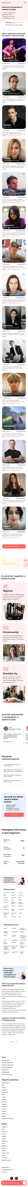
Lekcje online (5, 1069)
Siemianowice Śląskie (7, 914)
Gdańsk (4, 1136)
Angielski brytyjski (6, 932)
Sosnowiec (20, 895)
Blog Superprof (6, 1167)
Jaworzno (13, 905)
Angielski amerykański (23, 929)
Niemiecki (14, 942)
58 (13, 1041)
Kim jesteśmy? (5, 1060)
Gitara (3, 1094)
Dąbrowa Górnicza (13, 903)
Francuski (4, 1101)
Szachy (4, 1113)
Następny (16, 1041)
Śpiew (3, 1085)
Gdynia (4, 1150)
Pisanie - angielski (22, 943)
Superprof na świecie (7, 1067)
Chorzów (6, 902)
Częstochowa (7, 892)
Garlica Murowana (20, 903)
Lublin (3, 1143)
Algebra (5, 928)
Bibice (19, 897)
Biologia (22, 931)
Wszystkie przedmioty (7, 1118)
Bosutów (6, 899)
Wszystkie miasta (6, 1160)
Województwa (5, 1072)
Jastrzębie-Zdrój (6, 906)
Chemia (5, 935)
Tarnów (20, 913)
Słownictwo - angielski (23, 947)
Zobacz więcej (22, 952)
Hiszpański (4, 1106)
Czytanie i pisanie (14, 936)
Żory (19, 916)
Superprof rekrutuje (7, 1074)
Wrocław (4, 1131)
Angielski (14, 928)
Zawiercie (13, 916)
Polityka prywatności (7, 1065)
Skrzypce (4, 1099)
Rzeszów (13, 895)
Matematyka (23, 940)
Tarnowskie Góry (14, 914)
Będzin (19, 899)
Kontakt (4, 1172)
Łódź (3, 1129)
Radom (4, 1155)
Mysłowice (20, 905)
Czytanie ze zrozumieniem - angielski (23, 936)
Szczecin (4, 1138)
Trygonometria (15, 952)
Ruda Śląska (21, 909)
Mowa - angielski (6, 943)
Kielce (5, 895)
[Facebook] (11, 1178)
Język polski (14, 940)
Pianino (4, 1087)
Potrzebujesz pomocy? (7, 1169)
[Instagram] (16, 1178)
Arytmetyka (14, 931)
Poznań (4, 1134)
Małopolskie (9, 29)
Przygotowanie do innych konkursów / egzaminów (7, 948)
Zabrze (5, 897)
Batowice (13, 897)
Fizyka (5, 940)
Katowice (20, 892)
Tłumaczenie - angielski (7, 952)
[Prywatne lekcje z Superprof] (6, 3)
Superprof (3, 29)
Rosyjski (4, 1116)
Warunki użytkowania (8, 1062)
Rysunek (4, 1111)
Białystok (4, 1145)
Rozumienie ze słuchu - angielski (15, 947)
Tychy (5, 916)
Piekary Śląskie (13, 910)
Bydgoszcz (4, 1141)
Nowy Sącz (6, 909)
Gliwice (12, 892)
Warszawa (5, 1126)
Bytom (12, 899)
